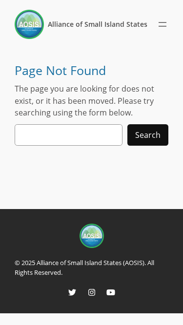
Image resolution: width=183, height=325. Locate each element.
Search (148, 135)
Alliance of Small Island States (97, 24)
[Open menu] (162, 24)
